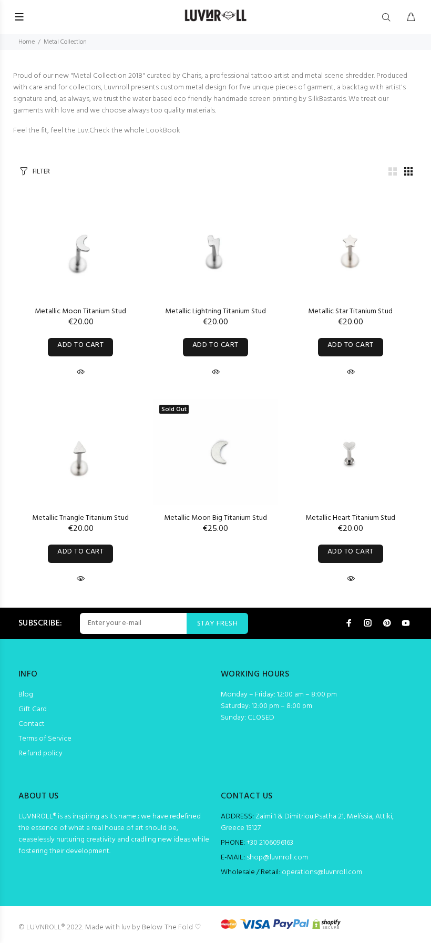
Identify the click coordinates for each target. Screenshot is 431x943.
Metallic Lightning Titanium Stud (215, 311)
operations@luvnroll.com (322, 872)
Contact (31, 724)
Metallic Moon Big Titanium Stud (215, 518)
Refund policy (40, 753)
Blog (25, 695)
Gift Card (32, 709)
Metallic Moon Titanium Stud (80, 311)
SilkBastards (327, 99)
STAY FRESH (217, 624)
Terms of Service (44, 739)
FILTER (41, 171)
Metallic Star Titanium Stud (350, 311)
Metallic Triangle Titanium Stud (80, 518)
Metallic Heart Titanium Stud (350, 518)
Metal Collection (65, 42)
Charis (191, 76)
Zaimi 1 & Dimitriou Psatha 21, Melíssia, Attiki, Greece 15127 (307, 822)
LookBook (163, 131)
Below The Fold (167, 927)
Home (26, 42)
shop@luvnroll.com (277, 858)
